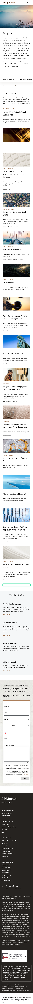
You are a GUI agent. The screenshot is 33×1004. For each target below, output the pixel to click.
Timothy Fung (9, 226)
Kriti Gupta (5, 189)
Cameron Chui (11, 259)
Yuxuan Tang (5, 259)
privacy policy (25, 774)
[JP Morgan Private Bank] (10, 802)
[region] (16, 998)
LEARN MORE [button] (5, 896)
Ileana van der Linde (7, 401)
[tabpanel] (16, 339)
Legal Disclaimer (13, 940)
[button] (6, 733)
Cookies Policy (5, 872)
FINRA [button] (8, 926)
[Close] (31, 995)
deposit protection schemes (13, 944)
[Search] (27, 3)
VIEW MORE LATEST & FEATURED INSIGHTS (16, 585)
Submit (25, 778)
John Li (4, 226)
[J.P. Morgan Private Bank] (9, 3)
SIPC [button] (14, 926)
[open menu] (30, 3)
